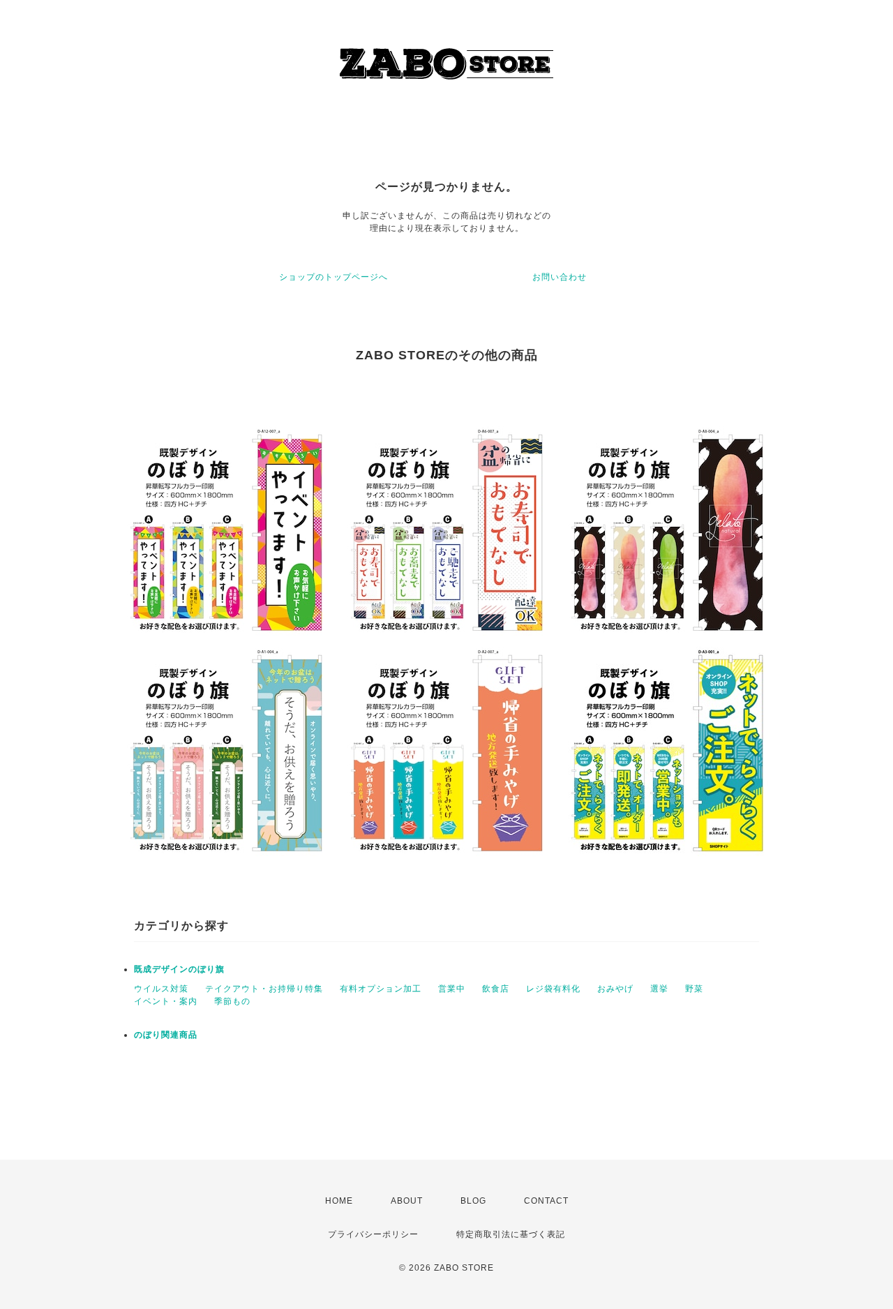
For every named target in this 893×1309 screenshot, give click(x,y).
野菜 (694, 989)
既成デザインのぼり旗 (179, 969)
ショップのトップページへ (333, 277)
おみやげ (615, 989)
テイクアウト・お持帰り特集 (264, 989)
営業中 (451, 989)
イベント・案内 (165, 1001)
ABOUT (407, 1201)
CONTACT (546, 1201)
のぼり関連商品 (165, 1035)
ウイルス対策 (161, 989)
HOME (339, 1201)
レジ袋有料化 (553, 989)
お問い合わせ (559, 277)
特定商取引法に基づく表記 (510, 1234)
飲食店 (495, 989)
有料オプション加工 (380, 989)
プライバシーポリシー (373, 1234)
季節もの (232, 1001)
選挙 (659, 989)
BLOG (473, 1201)
